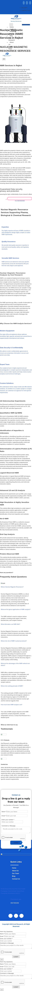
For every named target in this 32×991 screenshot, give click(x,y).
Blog (13, 876)
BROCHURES (26, 24)
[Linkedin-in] (16, 916)
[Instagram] (30, 3)
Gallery (24, 7)
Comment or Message (8, 826)
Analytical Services (12, 32)
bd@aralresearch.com (16, 911)
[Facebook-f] (10, 916)
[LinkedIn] (27, 3)
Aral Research (6, 55)
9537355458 (15, 903)
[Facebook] (24, 3)
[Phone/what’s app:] (11, 897)
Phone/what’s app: (16, 899)
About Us (11, 43)
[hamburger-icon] (11, 24)
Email (4, 816)
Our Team (15, 873)
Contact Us (25, 10)
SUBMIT (16, 842)
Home (12, 27)
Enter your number (8, 819)
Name (4, 811)
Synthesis (13, 29)
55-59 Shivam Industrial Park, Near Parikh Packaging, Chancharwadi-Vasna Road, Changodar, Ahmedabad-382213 (13, 891)
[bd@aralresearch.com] (10, 908)
